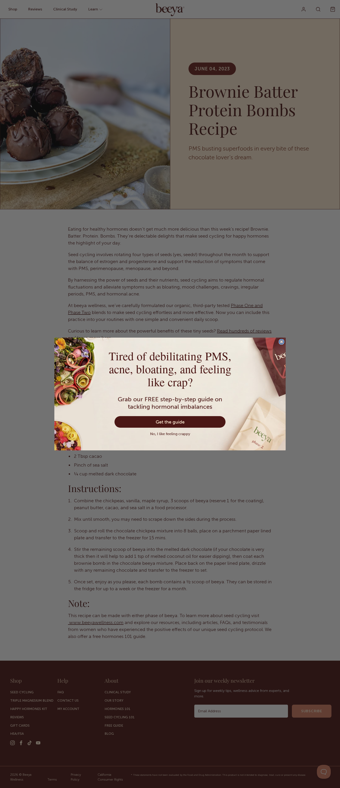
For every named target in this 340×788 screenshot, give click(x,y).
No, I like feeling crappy (170, 434)
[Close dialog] (281, 341)
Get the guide (170, 422)
